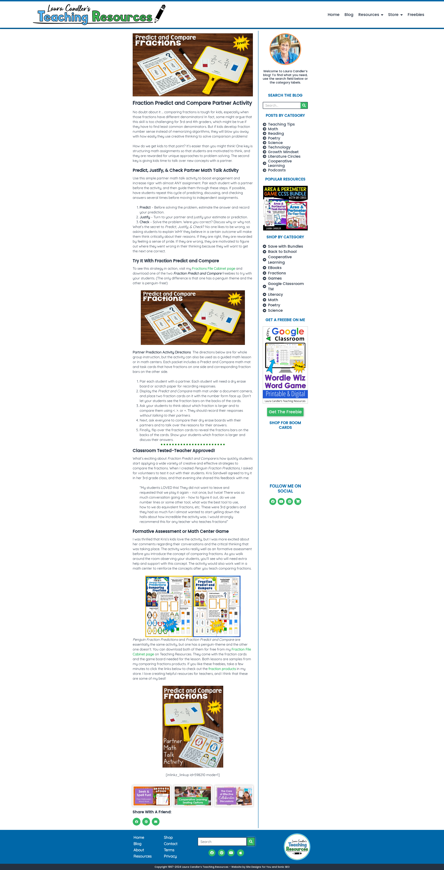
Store (393, 14)
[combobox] (222, 841)
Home (334, 14)
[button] (136, 822)
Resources (368, 14)
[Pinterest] (289, 501)
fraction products (222, 668)
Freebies (416, 14)
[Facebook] (272, 501)
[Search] (304, 105)
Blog (348, 14)
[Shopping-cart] (297, 501)
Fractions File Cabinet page (213, 268)
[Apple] (240, 852)
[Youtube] (281, 501)
